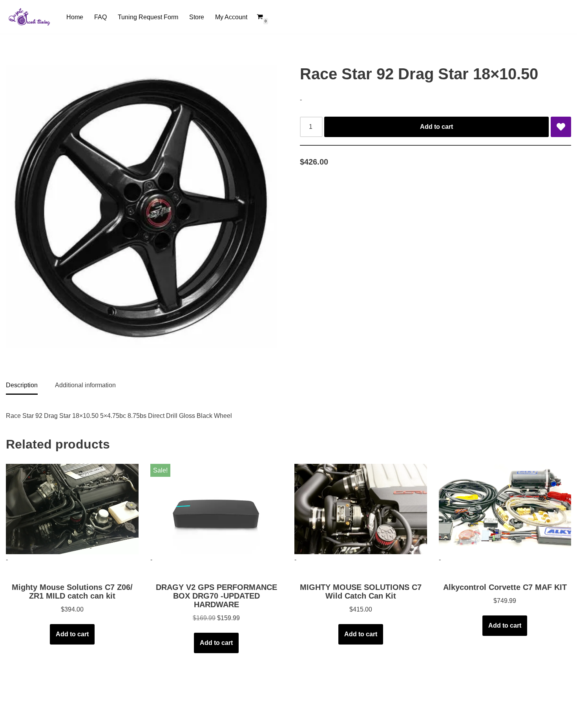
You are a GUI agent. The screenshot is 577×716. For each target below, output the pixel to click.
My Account (231, 17)
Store (196, 17)
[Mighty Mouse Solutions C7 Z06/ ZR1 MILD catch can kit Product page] (72, 509)
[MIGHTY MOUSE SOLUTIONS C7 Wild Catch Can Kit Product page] (360, 509)
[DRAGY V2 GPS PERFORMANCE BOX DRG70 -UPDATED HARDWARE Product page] (216, 509)
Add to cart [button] (72, 634)
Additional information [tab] (85, 385)
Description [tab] (22, 385)
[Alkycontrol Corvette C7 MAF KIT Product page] (504, 509)
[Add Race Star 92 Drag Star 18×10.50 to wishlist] (561, 127)
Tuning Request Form (148, 17)
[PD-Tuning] (29, 17)
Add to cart (436, 126)
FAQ (100, 17)
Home (74, 17)
